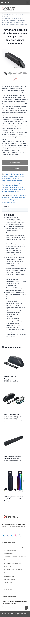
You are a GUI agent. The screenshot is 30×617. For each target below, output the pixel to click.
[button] (27, 2)
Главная (4, 14)
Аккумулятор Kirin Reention (11, 185)
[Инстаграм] (15, 535)
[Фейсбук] (7, 535)
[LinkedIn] (3, 535)
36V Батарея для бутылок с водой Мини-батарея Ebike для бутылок (14, 499)
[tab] (15, 206)
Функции (6, 206)
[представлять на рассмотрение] (26, 608)
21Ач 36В (9, 174)
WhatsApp (16, 168)
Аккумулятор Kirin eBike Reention (13, 187)
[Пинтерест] (19, 535)
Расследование (16, 162)
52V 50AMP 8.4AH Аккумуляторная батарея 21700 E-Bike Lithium (12, 379)
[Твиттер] (11, 535)
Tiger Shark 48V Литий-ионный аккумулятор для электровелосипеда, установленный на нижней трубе (13, 419)
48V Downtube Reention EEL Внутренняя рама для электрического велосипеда (13, 459)
